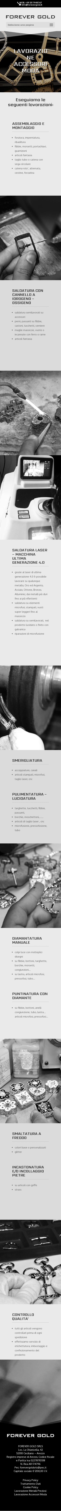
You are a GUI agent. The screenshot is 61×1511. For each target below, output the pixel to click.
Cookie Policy (30, 1487)
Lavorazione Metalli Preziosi (30, 1490)
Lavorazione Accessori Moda (30, 1494)
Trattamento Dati (30, 1483)
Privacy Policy (30, 1480)
